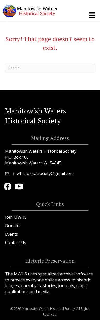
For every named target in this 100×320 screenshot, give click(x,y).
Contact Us (15, 242)
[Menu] (92, 15)
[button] (8, 186)
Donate (12, 225)
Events (11, 234)
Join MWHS (16, 217)
